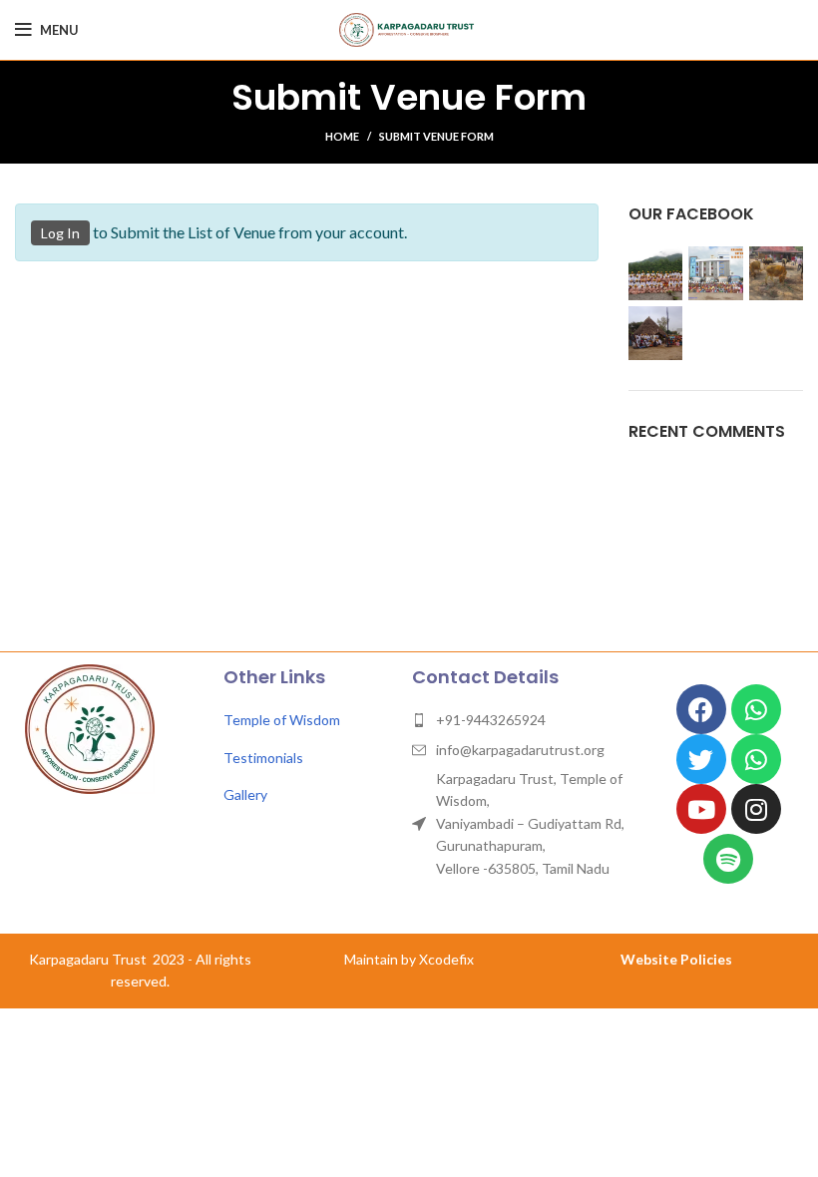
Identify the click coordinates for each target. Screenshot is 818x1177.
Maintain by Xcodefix (409, 959)
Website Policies (676, 959)
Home (342, 136)
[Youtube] (701, 809)
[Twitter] (701, 759)
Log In (60, 232)
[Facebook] (701, 709)
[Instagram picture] (655, 273)
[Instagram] (756, 809)
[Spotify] (728, 859)
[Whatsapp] (756, 709)
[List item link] (307, 720)
